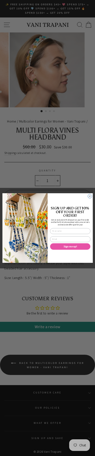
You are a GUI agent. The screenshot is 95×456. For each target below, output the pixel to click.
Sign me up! (70, 246)
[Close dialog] (90, 196)
